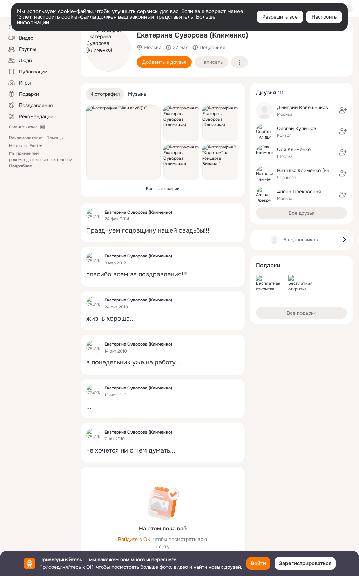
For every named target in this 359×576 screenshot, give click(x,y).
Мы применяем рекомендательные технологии (40, 159)
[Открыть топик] (163, 231)
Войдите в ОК (134, 539)
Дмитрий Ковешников (302, 107)
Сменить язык (23, 127)
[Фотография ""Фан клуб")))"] (123, 142)
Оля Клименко (294, 149)
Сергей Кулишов (296, 128)
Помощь (54, 138)
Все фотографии (163, 189)
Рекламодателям (26, 138)
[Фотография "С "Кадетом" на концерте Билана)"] (220, 162)
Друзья (266, 92)
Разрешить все (280, 17)
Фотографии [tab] (105, 94)
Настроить (324, 17)
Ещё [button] (33, 145)
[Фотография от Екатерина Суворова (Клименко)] (108, 49)
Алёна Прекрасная (299, 191)
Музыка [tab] (137, 94)
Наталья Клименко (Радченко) (312, 170)
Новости (18, 145)
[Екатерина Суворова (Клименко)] (93, 215)
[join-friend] (343, 110)
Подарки (268, 265)
